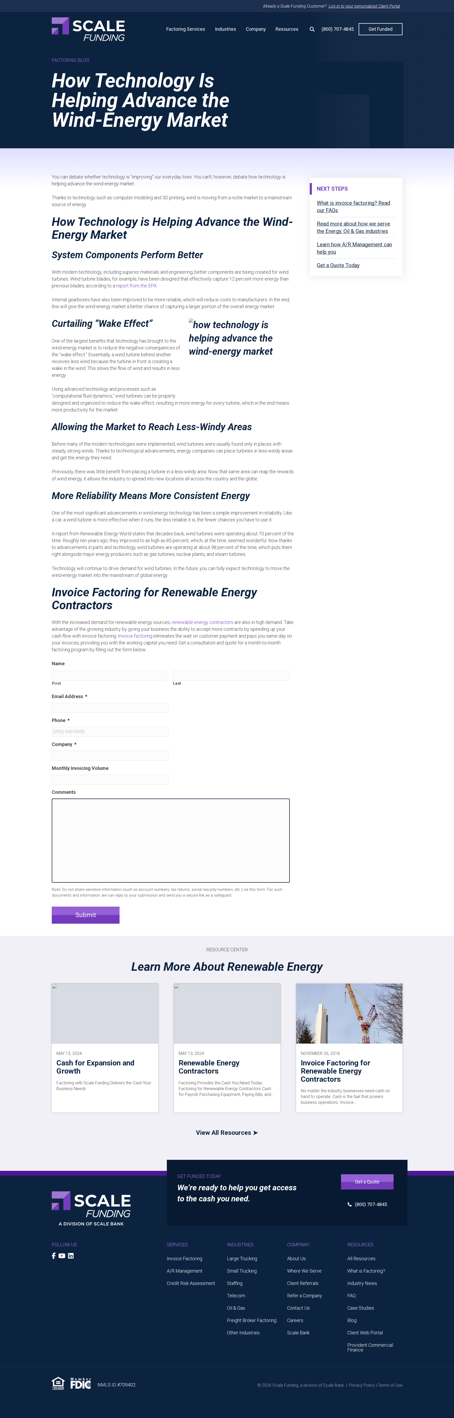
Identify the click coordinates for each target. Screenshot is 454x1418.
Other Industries (243, 1332)
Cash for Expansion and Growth (95, 1067)
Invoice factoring (135, 636)
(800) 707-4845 (338, 29)
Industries (225, 29)
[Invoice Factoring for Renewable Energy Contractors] (349, 1013)
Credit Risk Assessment (191, 1283)
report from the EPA (136, 285)
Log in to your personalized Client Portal (364, 6)
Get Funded (381, 29)
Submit (85, 915)
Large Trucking (242, 1258)
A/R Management (185, 1271)
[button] (310, 29)
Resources (287, 29)
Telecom (236, 1295)
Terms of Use (390, 1385)
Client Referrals (302, 1283)
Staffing (235, 1283)
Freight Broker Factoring (251, 1320)
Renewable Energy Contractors (209, 1067)
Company (256, 29)
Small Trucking (242, 1271)
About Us (296, 1258)
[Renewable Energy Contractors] (227, 1013)
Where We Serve (304, 1271)
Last (177, 683)
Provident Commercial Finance (370, 1347)
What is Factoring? (366, 1271)
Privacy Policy (362, 1385)
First (56, 683)
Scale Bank (298, 1332)
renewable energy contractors (202, 622)
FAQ (351, 1295)
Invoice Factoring (184, 1258)
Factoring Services (185, 29)
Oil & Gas (236, 1308)
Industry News (362, 1283)
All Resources (361, 1258)
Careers (295, 1320)
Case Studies (360, 1308)
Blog (352, 1320)
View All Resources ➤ (227, 1132)
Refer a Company (304, 1295)
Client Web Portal (365, 1332)
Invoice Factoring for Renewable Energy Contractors (335, 1071)
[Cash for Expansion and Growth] (105, 1013)
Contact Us (298, 1308)
